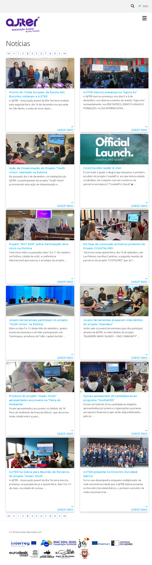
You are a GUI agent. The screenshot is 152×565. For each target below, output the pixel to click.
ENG (145, 6)
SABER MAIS (65, 130)
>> (64, 53)
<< (8, 53)
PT (140, 6)
